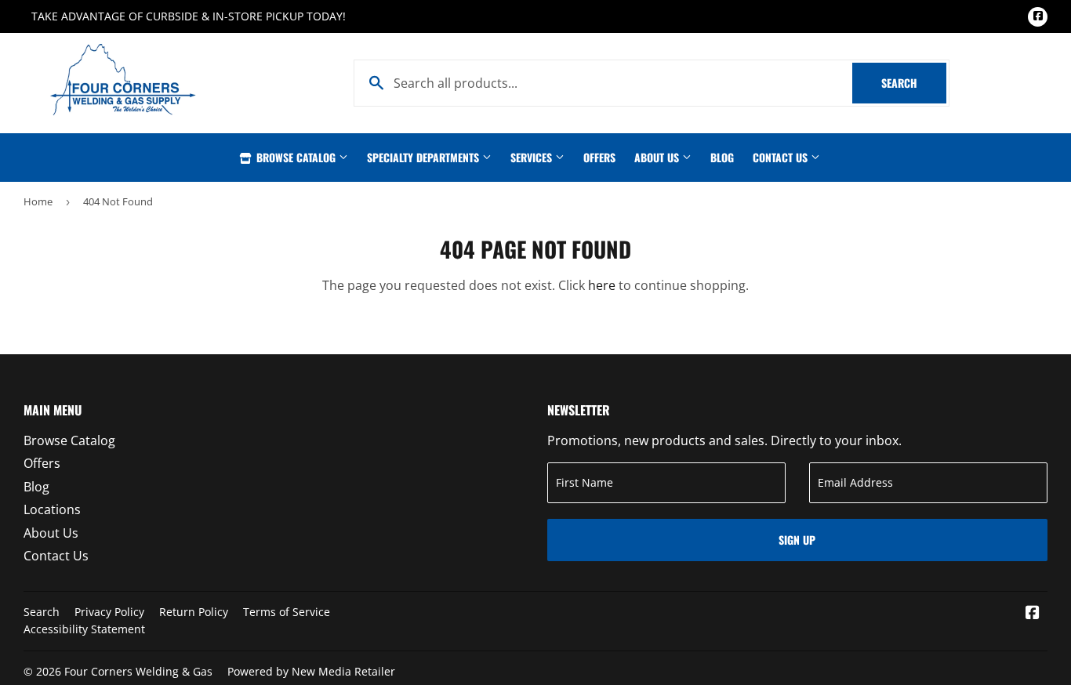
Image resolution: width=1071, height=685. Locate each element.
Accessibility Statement (84, 629)
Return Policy (193, 611)
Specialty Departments (424, 157)
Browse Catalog (296, 157)
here (601, 285)
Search (913, 82)
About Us (658, 157)
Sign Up (797, 539)
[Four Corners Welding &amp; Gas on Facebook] (1033, 613)
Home (38, 201)
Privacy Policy (109, 611)
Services (532, 157)
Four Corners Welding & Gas (138, 671)
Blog (722, 157)
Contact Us (782, 157)
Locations (52, 509)
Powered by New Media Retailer (311, 671)
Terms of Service (286, 611)
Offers (599, 157)
